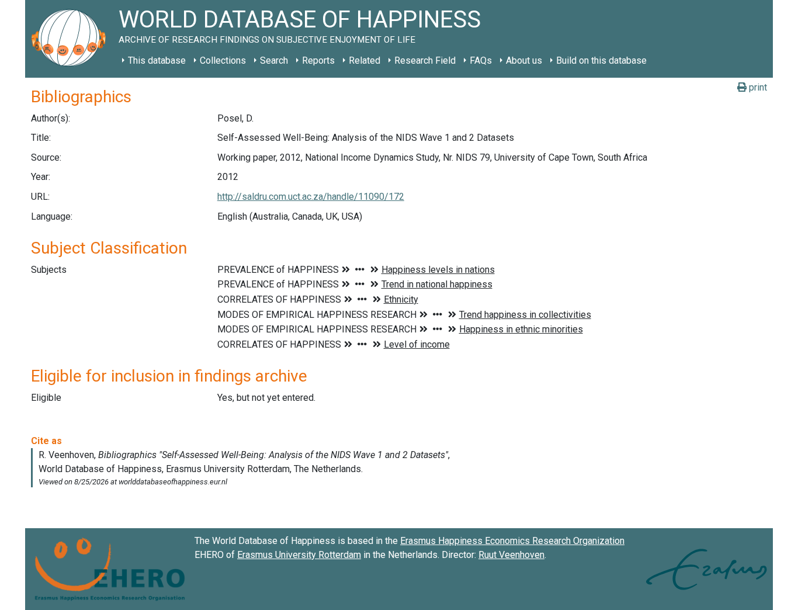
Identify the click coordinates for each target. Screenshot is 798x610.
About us (524, 60)
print (757, 87)
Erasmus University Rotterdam (299, 554)
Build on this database (601, 60)
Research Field (425, 60)
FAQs (481, 60)
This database (157, 60)
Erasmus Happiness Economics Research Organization (512, 540)
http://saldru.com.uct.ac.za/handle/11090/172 (310, 196)
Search (274, 60)
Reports (318, 60)
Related (364, 60)
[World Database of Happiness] (72, 39)
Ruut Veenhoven (511, 554)
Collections (223, 60)
